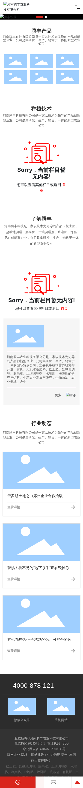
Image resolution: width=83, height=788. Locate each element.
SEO (65, 743)
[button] (39, 17)
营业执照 (53, 743)
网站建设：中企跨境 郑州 (49, 754)
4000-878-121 (33, 685)
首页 (64, 308)
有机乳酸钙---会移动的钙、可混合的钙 (34, 614)
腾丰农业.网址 (17, 754)
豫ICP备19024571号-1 (30, 743)
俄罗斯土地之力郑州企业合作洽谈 (30, 470)
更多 (58, 395)
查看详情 (13, 507)
